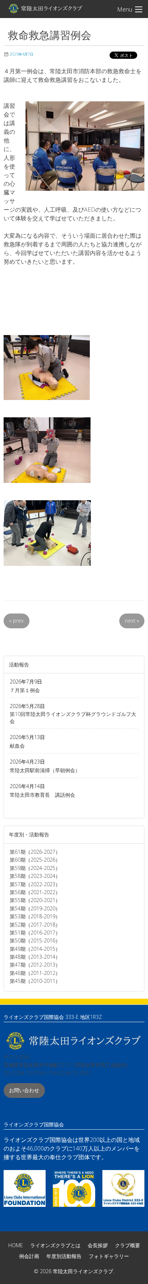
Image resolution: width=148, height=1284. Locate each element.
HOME (15, 1245)
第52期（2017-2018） (35, 924)
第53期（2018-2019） (35, 916)
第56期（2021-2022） (35, 892)
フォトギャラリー (109, 1256)
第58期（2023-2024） (35, 875)
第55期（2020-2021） (35, 900)
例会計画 (29, 1256)
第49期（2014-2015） (35, 948)
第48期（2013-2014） (35, 956)
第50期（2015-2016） (35, 940)
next (132, 620)
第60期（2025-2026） (35, 859)
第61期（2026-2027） (35, 851)
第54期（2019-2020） (35, 908)
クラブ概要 (127, 1245)
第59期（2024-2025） (35, 868)
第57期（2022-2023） (35, 884)
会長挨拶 (98, 1245)
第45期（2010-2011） (35, 980)
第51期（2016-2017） (35, 932)
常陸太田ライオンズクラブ (45, 8)
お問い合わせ (24, 1090)
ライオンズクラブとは (55, 1245)
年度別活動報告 (64, 1256)
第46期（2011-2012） (35, 972)
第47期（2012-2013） (35, 964)
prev (16, 620)
